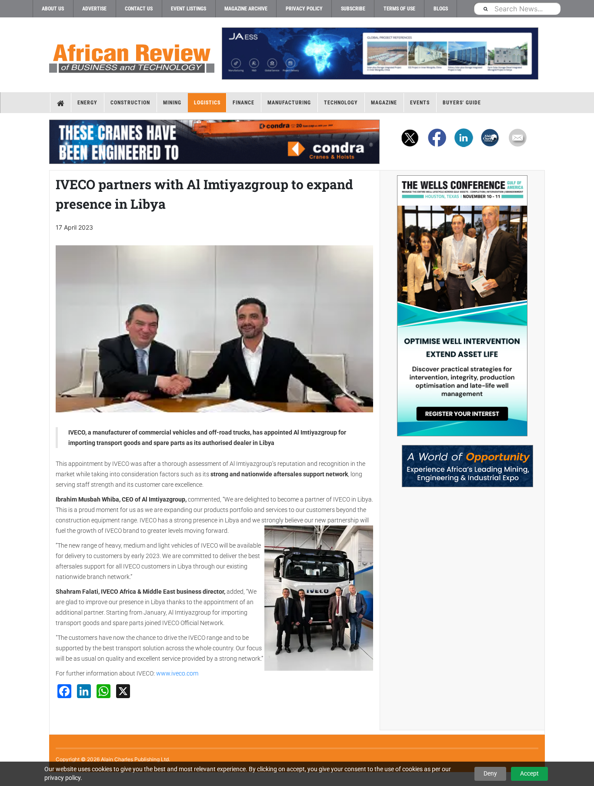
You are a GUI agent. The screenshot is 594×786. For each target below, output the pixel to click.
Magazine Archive (245, 9)
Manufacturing (289, 103)
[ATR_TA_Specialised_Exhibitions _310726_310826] (462, 461)
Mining (172, 103)
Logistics (207, 103)
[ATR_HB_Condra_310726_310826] (214, 142)
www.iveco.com (177, 673)
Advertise (94, 9)
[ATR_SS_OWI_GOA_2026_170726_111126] (462, 305)
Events (420, 103)
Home (60, 102)
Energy (87, 103)
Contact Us (139, 9)
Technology (341, 103)
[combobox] (517, 8)
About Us (53, 9)
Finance (243, 103)
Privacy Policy (304, 9)
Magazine (384, 103)
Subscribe (353, 9)
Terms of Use (399, 9)
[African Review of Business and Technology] (131, 55)
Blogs (441, 9)
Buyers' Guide (462, 103)
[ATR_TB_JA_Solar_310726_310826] (379, 53)
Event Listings (188, 9)
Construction (130, 103)
